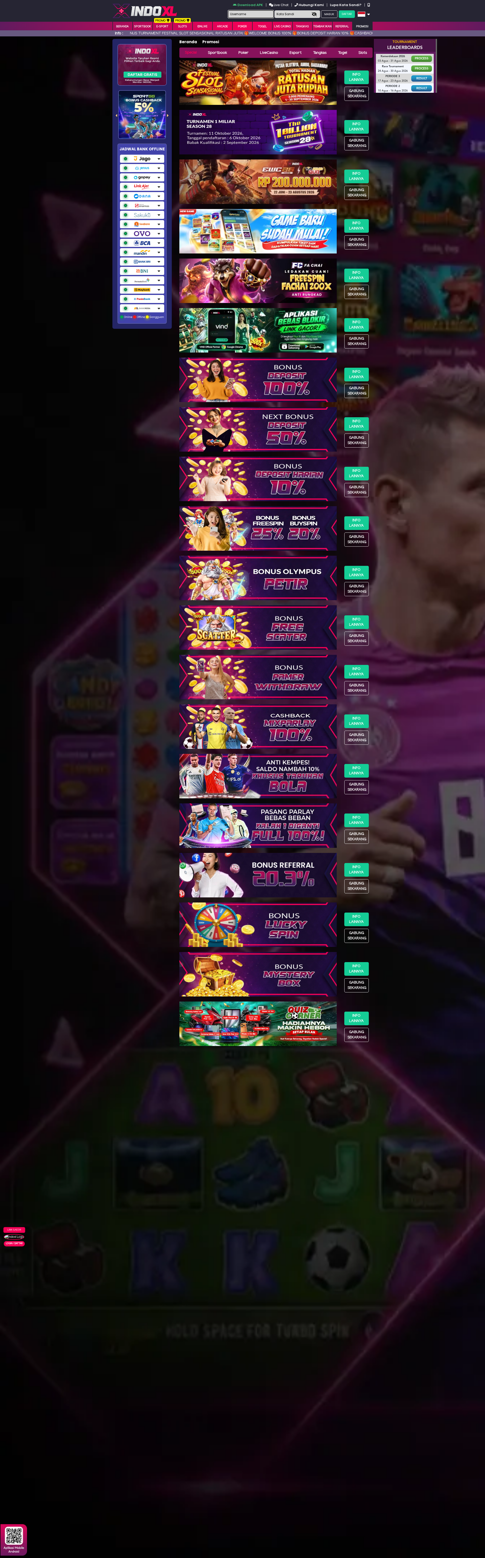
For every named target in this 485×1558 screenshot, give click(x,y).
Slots (182, 26)
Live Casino (282, 26)
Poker (242, 26)
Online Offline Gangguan (143, 317)
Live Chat (280, 5)
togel (262, 26)
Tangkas (302, 26)
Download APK (250, 5)
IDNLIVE (202, 26)
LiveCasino (269, 53)
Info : (119, 33)
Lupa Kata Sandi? (346, 5)
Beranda (122, 26)
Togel (342, 53)
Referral (342, 26)
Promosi (362, 26)
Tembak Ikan (322, 26)
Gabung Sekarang (357, 94)
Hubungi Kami (311, 5)
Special (191, 52)
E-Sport (162, 26)
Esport (295, 53)
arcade (222, 26)
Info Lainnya (356, 77)
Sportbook (142, 26)
